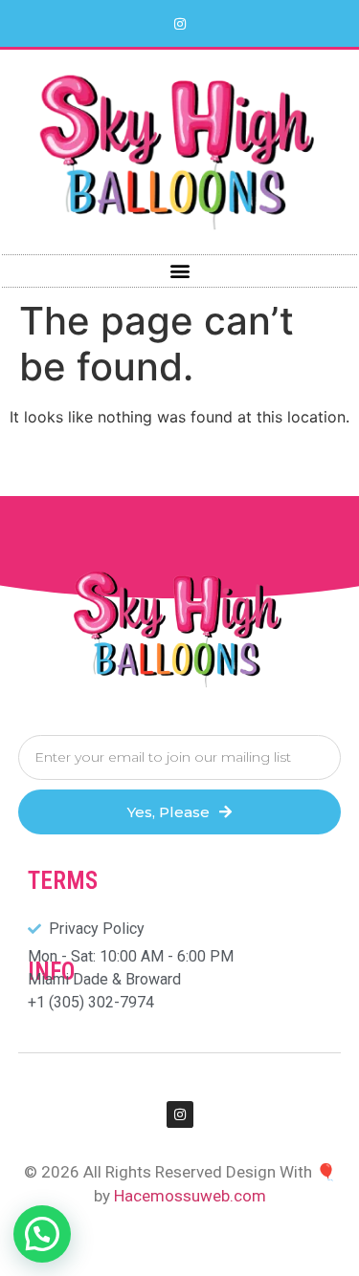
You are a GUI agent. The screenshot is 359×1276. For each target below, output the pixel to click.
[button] (179, 271)
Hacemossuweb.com (190, 1195)
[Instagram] (180, 24)
